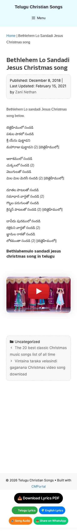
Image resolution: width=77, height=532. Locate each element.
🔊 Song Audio (20, 520)
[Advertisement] (38, 430)
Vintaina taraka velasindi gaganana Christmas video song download (37, 367)
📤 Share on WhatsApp (51, 520)
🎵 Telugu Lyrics (25, 510)
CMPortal (38, 486)
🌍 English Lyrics (52, 510)
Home (11, 36)
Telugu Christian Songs (38, 7)
